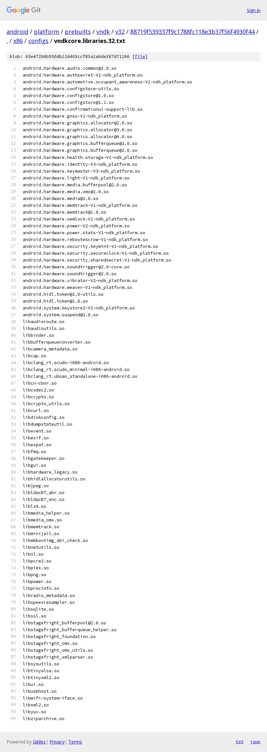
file (140, 56)
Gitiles (39, 742)
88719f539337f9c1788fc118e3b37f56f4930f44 (192, 31)
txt (240, 742)
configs (38, 41)
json (255, 742)
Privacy (56, 742)
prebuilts (78, 31)
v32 (120, 31)
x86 (18, 41)
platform (46, 31)
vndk (103, 31)
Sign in (253, 10)
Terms (75, 742)
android (17, 31)
